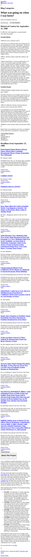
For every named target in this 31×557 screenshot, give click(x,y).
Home (2, 1)
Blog (5, 1)
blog (16, 545)
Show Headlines (16, 22)
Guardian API (4, 480)
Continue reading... (6, 171)
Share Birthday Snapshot (7, 133)
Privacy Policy (5, 555)
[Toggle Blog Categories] (1, 548)
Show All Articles (5, 452)
